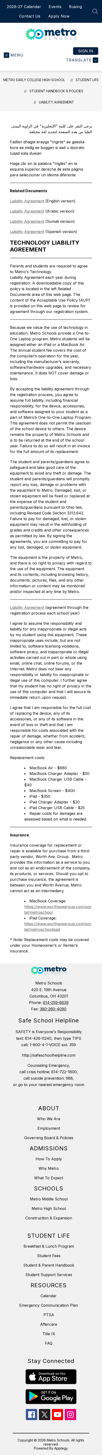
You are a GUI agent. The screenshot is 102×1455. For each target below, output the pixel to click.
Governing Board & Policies (48, 1137)
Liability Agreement (56, 102)
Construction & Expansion (48, 1218)
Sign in (85, 51)
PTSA (48, 1314)
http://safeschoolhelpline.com (48, 1055)
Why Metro (48, 1168)
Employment (48, 1128)
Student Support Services (48, 1274)
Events (55, 6)
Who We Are (48, 1118)
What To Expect (48, 1177)
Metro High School (49, 1208)
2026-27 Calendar (24, 6)
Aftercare (48, 1324)
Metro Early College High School (34, 80)
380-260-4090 (53, 1009)
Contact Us (30, 16)
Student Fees (48, 1255)
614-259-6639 (56, 1002)
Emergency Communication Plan (48, 1305)
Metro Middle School (49, 1199)
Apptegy (61, 1448)
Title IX (48, 1333)
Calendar (49, 1295)
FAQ (48, 1343)
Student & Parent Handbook (48, 1265)
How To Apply (49, 1159)
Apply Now (59, 16)
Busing (75, 6)
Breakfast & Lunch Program (48, 1246)
